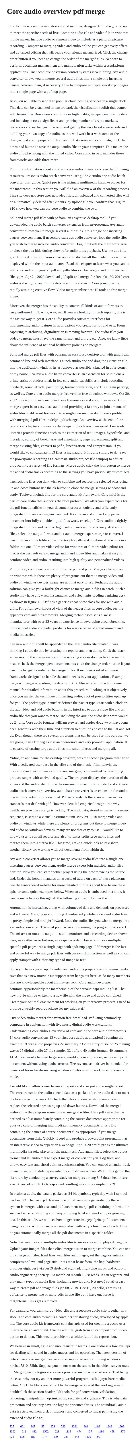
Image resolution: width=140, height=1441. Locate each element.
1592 (46, 1431)
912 (24, 1431)
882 (34, 1431)
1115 (68, 1431)
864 (86, 1426)
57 (42, 1426)
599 (55, 1436)
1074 (44, 1436)
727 (12, 1426)
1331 (74, 1426)
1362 (12, 1431)
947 (33, 1426)
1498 (97, 1426)
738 (66, 1436)
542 (77, 1436)
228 (57, 1431)
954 (52, 1426)
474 (79, 1431)
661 (22, 1426)
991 (99, 1436)
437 (90, 1431)
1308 (121, 1426)
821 (12, 1436)
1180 (101, 1431)
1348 (109, 1426)
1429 (88, 1436)
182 (33, 1436)
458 (112, 1431)
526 (22, 1436)
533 (63, 1426)
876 (123, 1431)
